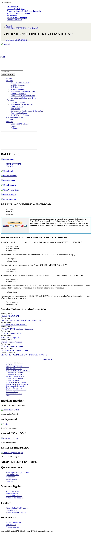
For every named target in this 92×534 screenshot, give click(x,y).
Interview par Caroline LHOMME (24, 91)
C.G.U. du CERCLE (14, 496)
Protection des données (14, 498)
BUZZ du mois (16, 87)
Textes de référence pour (14, 388)
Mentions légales (12, 493)
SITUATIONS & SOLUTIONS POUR (18, 371)
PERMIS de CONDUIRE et (14, 363)
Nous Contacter (12, 510)
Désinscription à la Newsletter (17, 508)
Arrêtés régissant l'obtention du (16, 390)
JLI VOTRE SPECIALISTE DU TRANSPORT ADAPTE (24, 355)
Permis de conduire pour (14, 365)
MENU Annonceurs (13, 523)
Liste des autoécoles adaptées (15, 386)
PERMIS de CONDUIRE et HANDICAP (22, 28)
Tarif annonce (11, 525)
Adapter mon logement (14, 117)
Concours (9, 119)
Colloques (14, 128)
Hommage (10, 481)
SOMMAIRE (48, 359)
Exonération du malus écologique (17, 384)
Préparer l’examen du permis (15, 376)
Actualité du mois (17, 89)
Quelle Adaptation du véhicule (16, 382)
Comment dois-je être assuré (15, 378)
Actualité (9, 81)
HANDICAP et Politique (17, 18)
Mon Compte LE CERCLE (16, 40)
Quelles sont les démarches (14, 372)
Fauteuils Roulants (14, 20)
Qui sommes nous (12, 475)
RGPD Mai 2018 (12, 491)
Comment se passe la (13, 380)
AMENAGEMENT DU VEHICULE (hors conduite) (21, 320)
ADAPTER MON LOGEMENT (14, 325)
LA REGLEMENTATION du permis (17, 367)
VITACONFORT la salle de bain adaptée (17, 329)
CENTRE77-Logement (10, 338)
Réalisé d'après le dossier (14, 394)
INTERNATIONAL (13, 164)
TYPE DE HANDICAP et (14, 369)
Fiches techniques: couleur (11, 333)
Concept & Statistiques (16, 9)
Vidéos (13, 126)
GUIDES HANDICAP (10, 316)
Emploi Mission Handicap (16, 512)
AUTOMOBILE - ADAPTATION (14, 350)
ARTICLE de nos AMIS (20, 83)
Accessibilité (12, 15)
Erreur (8, 396)
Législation (10, 100)
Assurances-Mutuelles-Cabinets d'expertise (24, 11)
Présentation (10, 477)
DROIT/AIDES (13, 7)
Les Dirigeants (11, 479)
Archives (9, 122)
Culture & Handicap (18, 94)
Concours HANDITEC (19, 124)
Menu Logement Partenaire (11, 342)
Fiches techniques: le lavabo (12, 346)
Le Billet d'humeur (18, 85)
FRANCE (10, 166)
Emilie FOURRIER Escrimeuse (23, 96)
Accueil (9, 26)
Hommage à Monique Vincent (17, 472)
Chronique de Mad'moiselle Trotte (23, 98)
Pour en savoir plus (12, 392)
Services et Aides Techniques (18, 13)
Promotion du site (12, 527)
